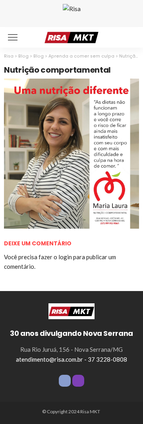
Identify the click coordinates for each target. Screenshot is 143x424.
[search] (128, 37)
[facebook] (65, 381)
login (65, 256)
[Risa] (71, 310)
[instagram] (78, 381)
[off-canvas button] (12, 37)
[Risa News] (71, 36)
